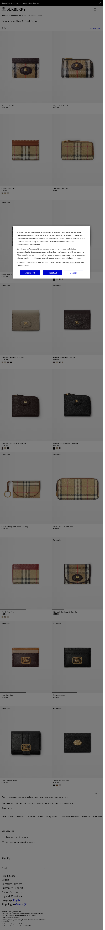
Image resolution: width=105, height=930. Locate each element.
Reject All (52, 272)
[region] (51, 252)
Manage (73, 272)
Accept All (30, 272)
